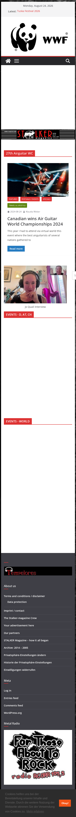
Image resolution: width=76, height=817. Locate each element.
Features (13, 199)
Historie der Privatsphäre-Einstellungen (28, 662)
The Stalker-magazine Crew (20, 618)
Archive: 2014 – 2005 (16, 647)
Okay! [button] (65, 803)
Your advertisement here (19, 625)
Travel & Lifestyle (17, 205)
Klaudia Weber (33, 211)
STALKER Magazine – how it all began (26, 640)
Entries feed (11, 698)
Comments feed (13, 705)
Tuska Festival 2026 (28, 11)
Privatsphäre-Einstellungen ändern (25, 655)
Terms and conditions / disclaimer (24, 596)
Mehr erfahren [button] (35, 811)
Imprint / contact (14, 610)
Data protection (17, 602)
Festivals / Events (30, 199)
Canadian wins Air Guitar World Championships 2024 (35, 221)
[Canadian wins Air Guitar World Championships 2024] (37, 180)
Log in (7, 690)
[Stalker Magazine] (8, 61)
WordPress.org (13, 712)
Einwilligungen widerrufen (19, 669)
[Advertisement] (38, 97)
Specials (46, 199)
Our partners (12, 633)
